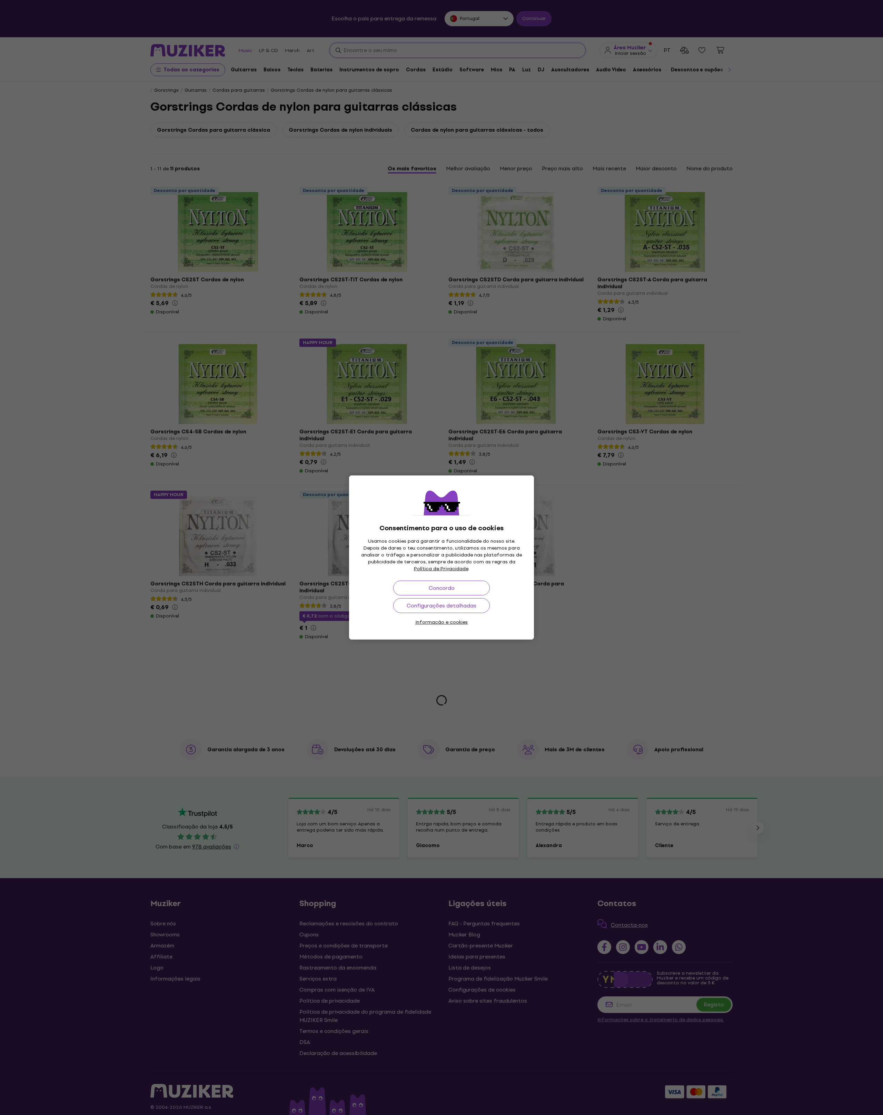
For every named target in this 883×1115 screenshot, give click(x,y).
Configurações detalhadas (441, 605)
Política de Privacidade (441, 569)
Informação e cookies (441, 622)
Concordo (442, 588)
